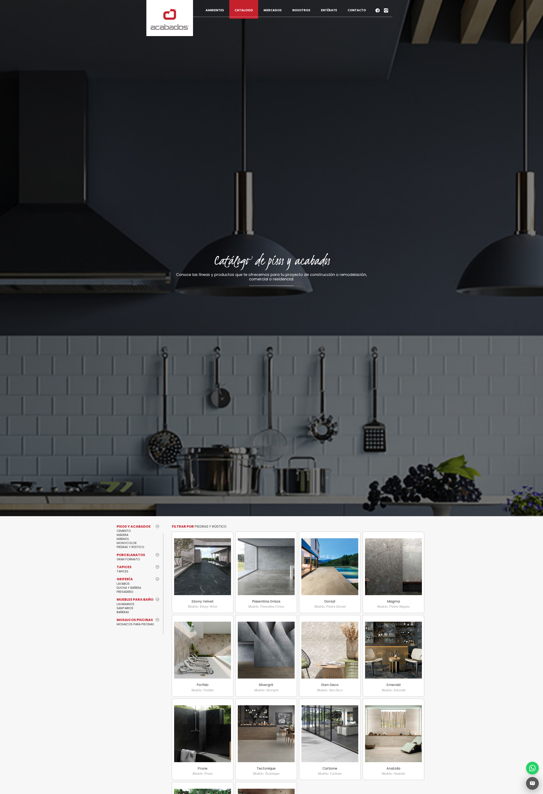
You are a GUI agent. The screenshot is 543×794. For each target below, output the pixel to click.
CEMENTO (124, 531)
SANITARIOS (125, 608)
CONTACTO (357, 10)
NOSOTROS (301, 10)
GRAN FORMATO (128, 559)
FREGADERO (125, 592)
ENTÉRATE (329, 10)
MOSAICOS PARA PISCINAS (135, 624)
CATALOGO (244, 10)
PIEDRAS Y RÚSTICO (130, 547)
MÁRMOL (123, 539)
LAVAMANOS (125, 604)
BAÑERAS (123, 612)
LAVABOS (123, 584)
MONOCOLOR (127, 543)
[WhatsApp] (532, 768)
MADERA (122, 535)
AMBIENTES (215, 10)
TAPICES (122, 571)
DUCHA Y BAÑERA (129, 588)
